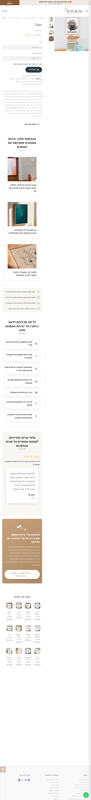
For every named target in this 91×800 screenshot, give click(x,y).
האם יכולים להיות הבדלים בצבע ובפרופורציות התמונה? (19, 416)
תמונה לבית (83, 782)
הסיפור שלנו (55, 782)
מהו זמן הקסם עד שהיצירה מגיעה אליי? (19, 343)
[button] (3, 769)
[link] (32, 35)
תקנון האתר (55, 785)
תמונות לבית (83, 779)
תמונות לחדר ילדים (81, 788)
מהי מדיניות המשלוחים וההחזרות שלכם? (19, 403)
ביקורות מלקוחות (53, 793)
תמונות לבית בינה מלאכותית (78, 799)
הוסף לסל (32, 69)
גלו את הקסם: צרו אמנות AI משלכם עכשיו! (21, 574)
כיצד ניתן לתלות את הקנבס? (21, 392)
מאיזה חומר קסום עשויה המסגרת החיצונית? (19, 356)
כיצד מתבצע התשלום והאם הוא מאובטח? (20, 381)
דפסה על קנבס (81, 793)
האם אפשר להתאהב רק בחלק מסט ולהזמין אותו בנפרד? (18, 369)
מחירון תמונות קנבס (52, 779)
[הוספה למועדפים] (38, 606)
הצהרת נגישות (54, 788)
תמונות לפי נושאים (81, 785)
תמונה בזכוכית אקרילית (79, 796)
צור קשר (56, 799)
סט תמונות (83, 790)
